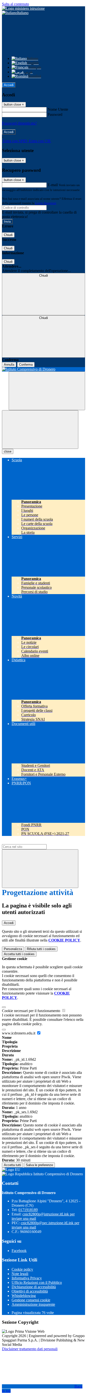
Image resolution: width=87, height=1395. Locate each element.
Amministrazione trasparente (33, 1304)
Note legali (20, 1274)
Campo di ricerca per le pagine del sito (31, 842)
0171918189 (28, 1210)
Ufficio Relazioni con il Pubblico (37, 1282)
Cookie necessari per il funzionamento (31, 1011)
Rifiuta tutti (41, 949)
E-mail (53, 185)
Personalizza (13, 949)
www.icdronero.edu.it (19, 1033)
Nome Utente (58, 109)
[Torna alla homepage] (43, 369)
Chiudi (8, 235)
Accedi (9, 85)
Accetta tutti (19, 954)
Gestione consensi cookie (31, 1300)
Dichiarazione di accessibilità (34, 1287)
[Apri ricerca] (47, 390)
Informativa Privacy (27, 1278)
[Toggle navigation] (40, 429)
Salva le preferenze (39, 1165)
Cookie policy (22, 1269)
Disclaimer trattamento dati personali (30, 1349)
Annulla (9, 364)
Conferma (26, 364)
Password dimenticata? (19, 123)
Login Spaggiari (45, 203)
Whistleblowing (24, 1296)
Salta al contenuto (15, 4)
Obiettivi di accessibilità (30, 1291)
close (7, 451)
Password (55, 114)
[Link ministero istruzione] (23, 8)
